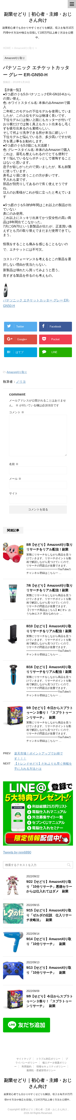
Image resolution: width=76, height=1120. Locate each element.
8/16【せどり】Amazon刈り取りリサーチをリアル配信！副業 (49, 669)
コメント (16, 412)
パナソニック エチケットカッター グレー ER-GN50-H (36, 303)
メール (15, 478)
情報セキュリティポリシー (51, 1066)
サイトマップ (23, 1058)
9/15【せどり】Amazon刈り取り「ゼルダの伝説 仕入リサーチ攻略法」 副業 (49, 915)
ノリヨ (21, 381)
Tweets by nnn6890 (17, 852)
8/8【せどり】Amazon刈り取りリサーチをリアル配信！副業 (49, 547)
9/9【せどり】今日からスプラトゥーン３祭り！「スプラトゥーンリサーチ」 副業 (49, 712)
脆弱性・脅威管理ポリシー (41, 1070)
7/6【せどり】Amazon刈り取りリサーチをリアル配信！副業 (49, 588)
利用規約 (26, 1066)
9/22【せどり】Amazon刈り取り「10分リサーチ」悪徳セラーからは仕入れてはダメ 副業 (49, 886)
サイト (13, 493)
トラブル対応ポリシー (48, 1058)
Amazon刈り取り (17, 372)
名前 (13, 464)
